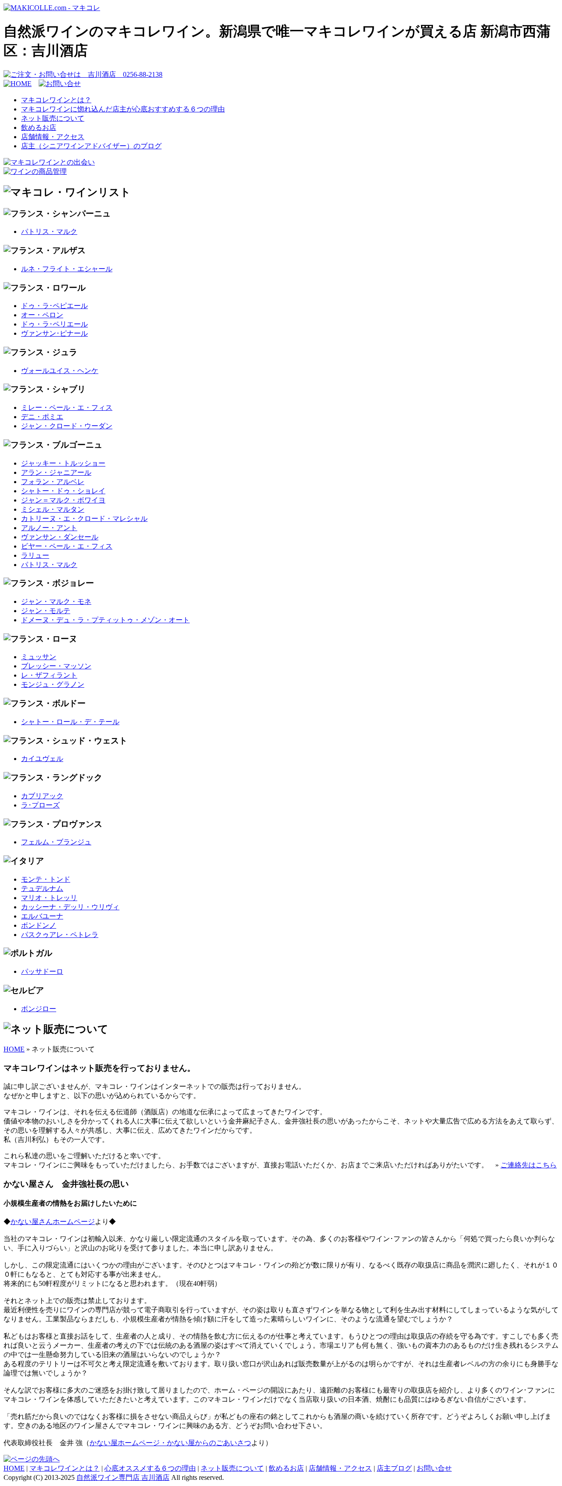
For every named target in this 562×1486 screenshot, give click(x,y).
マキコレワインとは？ (56, 100)
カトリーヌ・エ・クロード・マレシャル (84, 518)
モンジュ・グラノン (52, 684)
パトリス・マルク (49, 231)
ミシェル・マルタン (52, 509)
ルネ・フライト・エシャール (66, 269)
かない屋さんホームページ (53, 1221)
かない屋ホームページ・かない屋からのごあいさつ (170, 1443)
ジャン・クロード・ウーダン (66, 426)
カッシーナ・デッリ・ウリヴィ (70, 907)
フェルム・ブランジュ (56, 842)
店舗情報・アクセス (52, 136)
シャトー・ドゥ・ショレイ (63, 491)
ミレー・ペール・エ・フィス (66, 407)
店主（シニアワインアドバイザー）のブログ (91, 146)
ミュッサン (38, 656)
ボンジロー (38, 1008)
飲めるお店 (38, 127)
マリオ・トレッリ (49, 897)
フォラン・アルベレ (52, 481)
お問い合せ (434, 1468)
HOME (14, 1049)
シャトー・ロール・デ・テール (70, 721)
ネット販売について (52, 118)
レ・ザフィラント (49, 675)
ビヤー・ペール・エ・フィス (66, 546)
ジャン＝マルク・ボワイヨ (63, 500)
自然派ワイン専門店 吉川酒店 (122, 1477)
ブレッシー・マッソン (56, 666)
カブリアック (42, 796)
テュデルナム (42, 888)
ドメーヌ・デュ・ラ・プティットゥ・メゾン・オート (105, 620)
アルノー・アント (49, 527)
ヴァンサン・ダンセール (59, 537)
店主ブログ (394, 1468)
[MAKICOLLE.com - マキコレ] (52, 7)
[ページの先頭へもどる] (32, 1459)
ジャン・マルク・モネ (56, 601)
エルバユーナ (42, 916)
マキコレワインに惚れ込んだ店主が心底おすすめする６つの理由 (123, 109)
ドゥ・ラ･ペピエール (54, 305)
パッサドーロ (42, 971)
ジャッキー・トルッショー (63, 463)
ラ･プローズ (40, 805)
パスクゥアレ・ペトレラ (59, 934)
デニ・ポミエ (42, 416)
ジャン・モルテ (45, 610)
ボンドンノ (38, 925)
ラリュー (35, 555)
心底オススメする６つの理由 (150, 1468)
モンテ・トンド (45, 879)
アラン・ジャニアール (56, 472)
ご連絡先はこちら (529, 1165)
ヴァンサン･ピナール (54, 333)
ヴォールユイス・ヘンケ (59, 370)
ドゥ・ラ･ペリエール (54, 324)
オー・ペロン (42, 315)
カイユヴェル (42, 758)
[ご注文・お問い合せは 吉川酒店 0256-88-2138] (83, 74)
